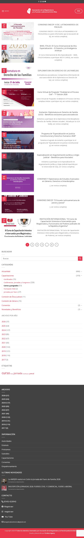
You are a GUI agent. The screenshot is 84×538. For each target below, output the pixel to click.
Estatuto (5, 445)
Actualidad (6, 271)
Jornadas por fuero (11, 292)
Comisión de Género (10, 301)
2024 (4, 330)
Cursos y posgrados (11, 285)
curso (6, 373)
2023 (4, 334)
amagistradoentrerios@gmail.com (14, 522)
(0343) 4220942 (9, 501)
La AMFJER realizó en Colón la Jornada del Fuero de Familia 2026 (34, 479)
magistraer (8, 511)
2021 (4, 342)
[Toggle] (81, 271)
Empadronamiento (9, 466)
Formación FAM (9, 288)
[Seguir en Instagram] (41, 1)
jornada (18, 373)
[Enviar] (80, 258)
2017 (4, 359)
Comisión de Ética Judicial (12, 296)
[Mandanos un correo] (43, 1)
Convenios (6, 305)
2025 (4, 326)
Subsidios (5, 453)
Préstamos (6, 449)
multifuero (26, 374)
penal (31, 373)
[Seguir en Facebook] (38, 1)
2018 (4, 355)
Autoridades (6, 441)
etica (11, 374)
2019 (4, 351)
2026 (4, 321)
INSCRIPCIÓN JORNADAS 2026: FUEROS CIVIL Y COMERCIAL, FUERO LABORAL (40, 487)
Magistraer (8, 506)
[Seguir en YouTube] (45, 1)
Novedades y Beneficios (11, 309)
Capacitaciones (8, 275)
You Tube (9, 516)
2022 (4, 338)
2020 (4, 347)
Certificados (8, 279)
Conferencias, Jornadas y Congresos (17, 282)
